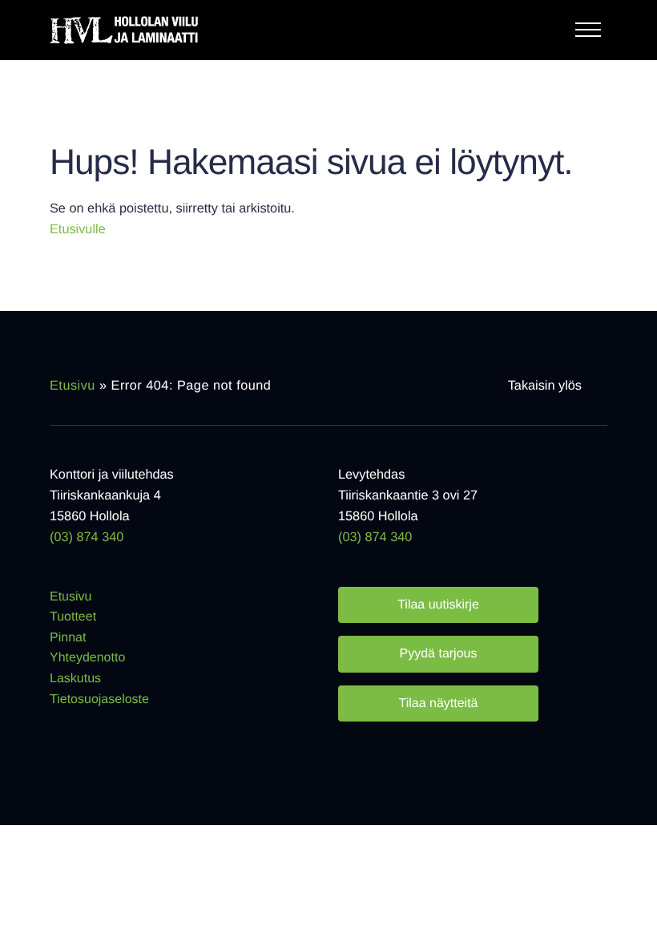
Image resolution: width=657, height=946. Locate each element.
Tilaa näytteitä (438, 703)
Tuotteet (73, 617)
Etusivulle (78, 229)
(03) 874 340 (86, 537)
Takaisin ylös (545, 385)
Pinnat (68, 638)
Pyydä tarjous (439, 654)
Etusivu (72, 385)
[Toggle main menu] (591, 33)
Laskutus (75, 678)
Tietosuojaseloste (99, 699)
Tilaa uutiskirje (438, 605)
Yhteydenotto (87, 658)
